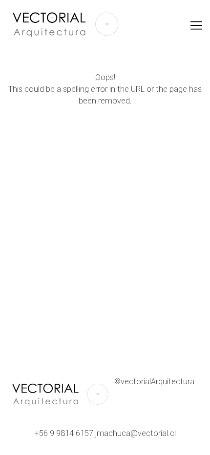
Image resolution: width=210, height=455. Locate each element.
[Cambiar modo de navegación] (196, 25)
